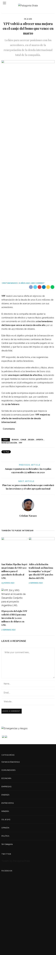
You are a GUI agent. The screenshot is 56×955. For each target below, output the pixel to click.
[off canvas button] (4, 3)
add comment (38, 283)
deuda (31, 440)
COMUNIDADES (8, 770)
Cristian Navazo (10, 283)
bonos (15, 440)
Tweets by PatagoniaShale (15, 861)
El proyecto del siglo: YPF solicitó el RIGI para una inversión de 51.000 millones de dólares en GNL (14, 618)
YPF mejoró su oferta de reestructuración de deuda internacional (25, 418)
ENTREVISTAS (7, 803)
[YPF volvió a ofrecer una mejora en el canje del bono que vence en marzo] (28, 168)
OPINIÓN (5, 828)
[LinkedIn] (28, 522)
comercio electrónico (10, 762)
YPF (20, 443)
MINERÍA (5, 811)
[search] (51, 3)
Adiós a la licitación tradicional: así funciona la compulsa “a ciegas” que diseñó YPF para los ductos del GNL (41, 571)
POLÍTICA (5, 836)
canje (23, 440)
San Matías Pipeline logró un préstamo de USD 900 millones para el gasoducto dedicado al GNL (14, 571)
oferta (39, 440)
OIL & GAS (28, 19)
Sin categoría (7, 844)
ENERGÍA (5, 795)
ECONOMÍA (6, 778)
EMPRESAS (6, 786)
